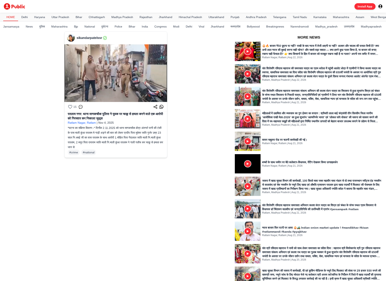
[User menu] (380, 6)
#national (88, 152)
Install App (365, 6)
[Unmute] (160, 95)
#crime (73, 152)
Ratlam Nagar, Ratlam (82, 122)
